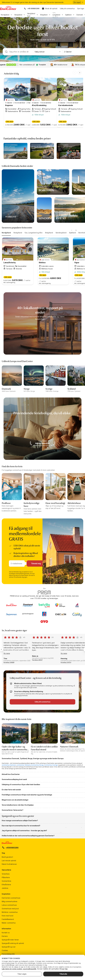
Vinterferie (6, 874)
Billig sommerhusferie (9, 901)
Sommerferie (6, 881)
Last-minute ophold (9, 860)
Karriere (5, 936)
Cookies (5, 950)
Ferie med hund (7, 916)
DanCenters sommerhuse (11, 898)
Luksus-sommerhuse (9, 905)
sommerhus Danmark (9, 765)
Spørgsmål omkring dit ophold (13, 943)
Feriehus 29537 (37, 660)
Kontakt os (6, 933)
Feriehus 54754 (66, 662)
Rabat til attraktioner (9, 864)
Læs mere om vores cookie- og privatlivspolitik (19, 969)
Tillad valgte (21, 974)
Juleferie (5, 888)
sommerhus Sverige (51, 765)
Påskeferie (6, 877)
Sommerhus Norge (37, 765)
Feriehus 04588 (9, 662)
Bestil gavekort (7, 857)
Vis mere (7, 653)
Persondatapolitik (8, 954)
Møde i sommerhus (9, 923)
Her (66, 969)
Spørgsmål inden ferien (10, 940)
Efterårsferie (6, 884)
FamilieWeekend (8, 919)
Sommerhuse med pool (10, 909)
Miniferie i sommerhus (10, 912)
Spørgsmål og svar (8, 947)
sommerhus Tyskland (23, 765)
